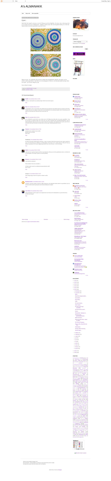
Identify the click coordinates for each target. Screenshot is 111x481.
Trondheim (75, 429)
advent (84, 360)
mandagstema (81, 400)
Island (78, 390)
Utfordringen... (78, 326)
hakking (82, 382)
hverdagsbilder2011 (81, 387)
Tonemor (27, 129)
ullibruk (81, 430)
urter (85, 430)
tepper (76, 426)
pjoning (78, 409)
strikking (77, 424)
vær (77, 435)
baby (74, 365)
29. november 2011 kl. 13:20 (38, 181)
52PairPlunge (85, 359)
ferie (74, 377)
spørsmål (74, 422)
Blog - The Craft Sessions (79, 175)
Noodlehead (77, 159)
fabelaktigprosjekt (76, 374)
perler (85, 408)
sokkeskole (78, 419)
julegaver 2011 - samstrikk (80, 392)
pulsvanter (83, 410)
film (78, 377)
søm (79, 425)
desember (77, 291)
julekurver (79, 394)
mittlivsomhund (85, 401)
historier (80, 385)
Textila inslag (77, 96)
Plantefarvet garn (78, 269)
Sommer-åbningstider (78, 261)
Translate (83, 43)
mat (87, 400)
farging (79, 375)
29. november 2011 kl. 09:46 (34, 150)
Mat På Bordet (77, 218)
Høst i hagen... (78, 304)
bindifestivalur (79, 366)
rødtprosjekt (83, 414)
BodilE (26, 98)
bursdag (76, 370)
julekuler (74, 394)
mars (76, 345)
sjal (79, 415)
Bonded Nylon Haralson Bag (79, 160)
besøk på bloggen (84, 365)
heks (85, 383)
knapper (74, 396)
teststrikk (83, 426)
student (75, 425)
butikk (81, 370)
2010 (75, 350)
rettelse (75, 414)
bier (75, 366)
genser (84, 378)
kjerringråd (84, 395)
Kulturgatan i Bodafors (78, 97)
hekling (31, 89)
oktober (77, 332)
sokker (86, 418)
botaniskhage (75, 369)
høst (78, 388)
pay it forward (79, 408)
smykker (85, 417)
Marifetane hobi (28, 181)
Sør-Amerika (83, 425)
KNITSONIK (76, 146)
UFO (87, 429)
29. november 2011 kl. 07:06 (35, 129)
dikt (73, 373)
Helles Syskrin (77, 169)
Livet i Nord (27, 190)
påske (86, 412)
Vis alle (87, 119)
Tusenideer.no (77, 108)
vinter (75, 434)
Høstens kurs (77, 156)
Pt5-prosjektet (76, 410)
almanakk (81, 361)
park (73, 408)
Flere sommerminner (78, 256)
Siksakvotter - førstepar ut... (80, 313)
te (87, 425)
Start (23, 13)
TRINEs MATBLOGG (78, 228)
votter (86, 434)
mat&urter (76, 246)
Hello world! (76, 192)
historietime (86, 385)
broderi (86, 369)
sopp (74, 421)
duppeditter (84, 373)
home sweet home (78, 386)
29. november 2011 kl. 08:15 (36, 139)
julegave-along (78, 391)
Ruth (26, 117)
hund (85, 386)
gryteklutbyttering (76, 379)
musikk (85, 403)
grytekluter (28, 89)
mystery (74, 404)
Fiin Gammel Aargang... (80, 322)
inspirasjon (84, 388)
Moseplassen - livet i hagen (80, 236)
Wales (85, 435)
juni (76, 339)
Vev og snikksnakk (78, 255)
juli (76, 337)
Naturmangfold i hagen (78, 237)
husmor (74, 387)
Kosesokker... (78, 297)
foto (87, 377)
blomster (75, 368)
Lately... (75, 196)
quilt (75, 413)
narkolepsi (83, 404)
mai (76, 341)
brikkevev (81, 369)
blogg (85, 366)
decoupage (80, 371)
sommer (84, 419)
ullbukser (76, 430)
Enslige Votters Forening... (80, 328)
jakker (83, 390)
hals (87, 382)
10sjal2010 (82, 357)
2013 (75, 285)
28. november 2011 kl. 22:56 (34, 98)
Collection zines (77, 147)
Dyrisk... (76, 311)
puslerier (82, 412)
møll (79, 404)
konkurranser (85, 396)
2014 (75, 284)
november (77, 292)
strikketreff (86, 422)
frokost (75, 378)
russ (79, 414)
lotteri (80, 399)
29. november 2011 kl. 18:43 (36, 190)
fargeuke (74, 375)
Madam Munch (77, 101)
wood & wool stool (78, 133)
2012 (75, 287)
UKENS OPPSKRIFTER (78, 219)
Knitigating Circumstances (80, 124)
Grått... (76, 301)
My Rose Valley (77, 200)
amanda (86, 361)
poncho (86, 409)
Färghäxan (76, 272)
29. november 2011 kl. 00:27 (33, 106)
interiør (74, 390)
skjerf (84, 415)
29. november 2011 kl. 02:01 (33, 117)
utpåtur (82, 431)
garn (79, 378)
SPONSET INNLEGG (79, 421)
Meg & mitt (28, 13)
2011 (75, 289)
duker (79, 373)
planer (82, 409)
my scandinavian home (79, 212)
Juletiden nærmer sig (78, 270)
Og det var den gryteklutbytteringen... (80, 315)
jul (87, 390)
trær (79, 429)
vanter (74, 433)
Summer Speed (77, 204)
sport (86, 421)
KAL (78, 395)
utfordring (75, 431)
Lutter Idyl (76, 191)
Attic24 (76, 203)
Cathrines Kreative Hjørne (80, 114)
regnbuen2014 (80, 413)
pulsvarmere (75, 412)
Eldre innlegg (66, 219)
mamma (74, 400)
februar (76, 346)
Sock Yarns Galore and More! (79, 130)
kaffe (74, 395)
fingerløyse (82, 377)
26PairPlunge (77, 359)
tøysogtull (83, 429)
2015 (75, 282)
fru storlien (76, 155)
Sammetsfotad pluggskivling (79, 273)
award (85, 364)
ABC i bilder (77, 360)
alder (74, 361)
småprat (75, 418)
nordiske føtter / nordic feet (81, 405)
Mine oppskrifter (35, 13)
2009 (75, 352)
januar (76, 348)
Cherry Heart (77, 195)
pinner (74, 409)
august (76, 336)
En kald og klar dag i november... (79, 307)
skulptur (74, 417)
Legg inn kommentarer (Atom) (33, 221)
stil (77, 422)
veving (83, 433)
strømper (86, 424)
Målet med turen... (78, 317)
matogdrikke (77, 401)
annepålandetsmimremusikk (78, 364)
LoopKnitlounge (77, 129)
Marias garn (77, 104)
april (76, 343)
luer (84, 399)
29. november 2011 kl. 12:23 (35, 159)
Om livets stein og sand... (80, 309)
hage (76, 382)
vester (79, 433)
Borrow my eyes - (78, 240)
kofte (79, 396)
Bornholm (84, 368)
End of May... (77, 299)
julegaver (86, 391)
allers (77, 361)
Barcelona (78, 365)
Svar (26, 102)
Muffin (26, 150)
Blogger (60, 469)
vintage (86, 433)
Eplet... (76, 294)
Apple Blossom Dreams (79, 185)
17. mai (86, 357)
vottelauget (81, 434)
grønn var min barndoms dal (81, 381)
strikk (81, 422)
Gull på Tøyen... (78, 330)
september (77, 334)
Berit (26, 106)
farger (84, 374)
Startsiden (46, 219)
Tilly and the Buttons (78, 164)
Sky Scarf (79, 417)
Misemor (27, 159)
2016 (75, 280)
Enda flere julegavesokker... (80, 296)
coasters (74, 371)
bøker (85, 370)
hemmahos (75, 385)
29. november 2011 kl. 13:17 (35, 173)
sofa (81, 418)
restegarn (86, 413)
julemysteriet (85, 394)
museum (80, 403)
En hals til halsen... (79, 303)
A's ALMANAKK (31, 6)
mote (75, 403)
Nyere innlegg (25, 219)
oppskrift (80, 407)
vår (81, 435)
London (75, 399)
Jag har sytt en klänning (78, 105)
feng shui (85, 375)
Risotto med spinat (77, 225)
